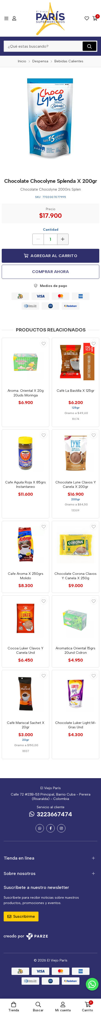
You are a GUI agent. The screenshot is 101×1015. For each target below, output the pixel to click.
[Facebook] (50, 828)
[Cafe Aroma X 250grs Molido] (25, 544)
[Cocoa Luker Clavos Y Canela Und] (25, 619)
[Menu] (6, 18)
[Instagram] (61, 828)
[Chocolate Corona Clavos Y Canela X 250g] (75, 544)
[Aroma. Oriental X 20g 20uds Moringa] (25, 361)
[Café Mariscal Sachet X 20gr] (25, 693)
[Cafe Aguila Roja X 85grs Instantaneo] (25, 453)
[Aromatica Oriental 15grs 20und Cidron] (75, 619)
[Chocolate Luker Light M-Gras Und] (75, 693)
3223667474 (54, 814)
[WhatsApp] (40, 828)
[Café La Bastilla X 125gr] (75, 361)
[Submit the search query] (89, 46)
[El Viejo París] (50, 18)
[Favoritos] (87, 18)
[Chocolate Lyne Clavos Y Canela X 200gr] (75, 453)
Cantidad (50, 230)
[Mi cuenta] (14, 18)
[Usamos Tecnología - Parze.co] (26, 936)
